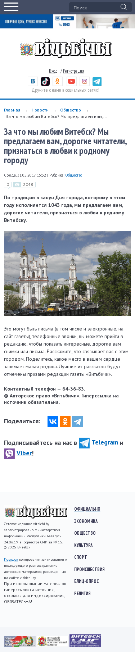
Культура (83, 545)
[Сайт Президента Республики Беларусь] (20, 645)
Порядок (11, 559)
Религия (82, 593)
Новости (40, 110)
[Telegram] (77, 421)
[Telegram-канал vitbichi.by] (97, 84)
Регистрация (73, 71)
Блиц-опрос (86, 581)
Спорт (80, 557)
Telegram (104, 442)
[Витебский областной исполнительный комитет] (53, 645)
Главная (12, 110)
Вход (53, 71)
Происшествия (89, 569)
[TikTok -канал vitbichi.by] (45, 84)
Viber (24, 453)
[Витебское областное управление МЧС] (85, 645)
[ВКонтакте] (53, 421)
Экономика (86, 521)
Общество (70, 110)
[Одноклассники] (65, 421)
